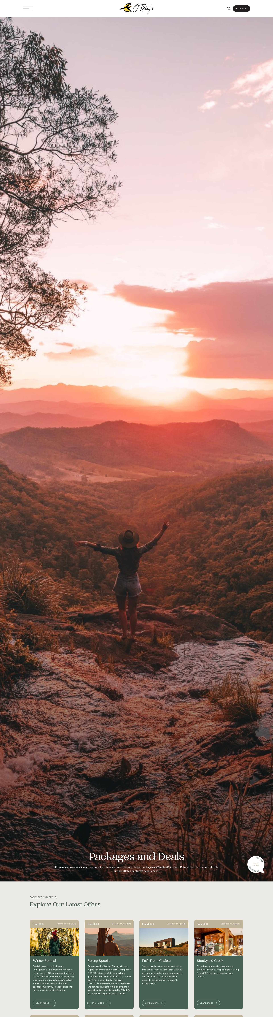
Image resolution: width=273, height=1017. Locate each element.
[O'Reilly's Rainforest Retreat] (136, 8)
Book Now (241, 8)
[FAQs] (255, 864)
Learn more (42, 1003)
